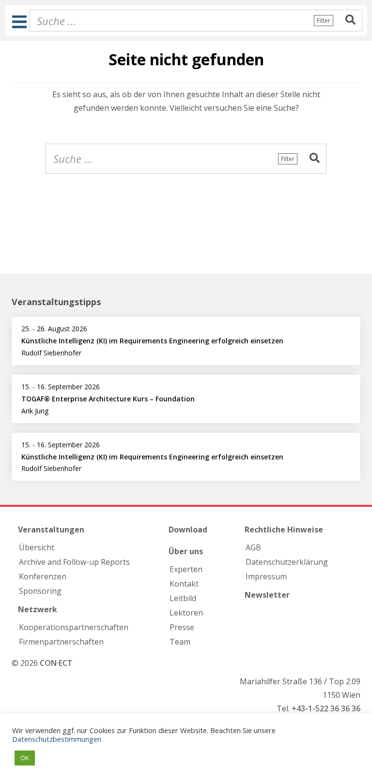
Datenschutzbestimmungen (56, 739)
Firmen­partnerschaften (61, 641)
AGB (253, 547)
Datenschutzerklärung (287, 562)
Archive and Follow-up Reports (74, 562)
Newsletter (267, 594)
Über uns (186, 551)
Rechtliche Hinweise (284, 529)
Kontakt (184, 583)
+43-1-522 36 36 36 (326, 708)
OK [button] (24, 757)
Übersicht (36, 547)
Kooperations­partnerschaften (73, 627)
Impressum (266, 576)
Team (180, 641)
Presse (182, 627)
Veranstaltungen (51, 529)
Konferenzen (42, 576)
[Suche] (350, 20)
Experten (186, 569)
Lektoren (186, 612)
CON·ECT (56, 663)
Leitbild (183, 598)
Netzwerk (37, 609)
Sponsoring (40, 591)
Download (188, 529)
